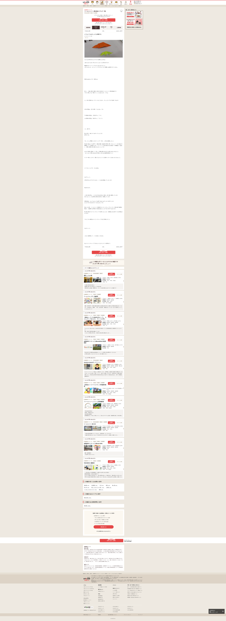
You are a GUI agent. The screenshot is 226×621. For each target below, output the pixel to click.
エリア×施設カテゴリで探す (102, 586)
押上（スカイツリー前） (97, 487)
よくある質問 (115, 590)
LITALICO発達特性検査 (116, 610)
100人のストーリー (87, 595)
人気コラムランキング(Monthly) (89, 588)
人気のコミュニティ (87, 601)
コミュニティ (86, 598)
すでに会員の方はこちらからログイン (104, 531)
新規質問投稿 (100, 595)
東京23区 (87, 497)
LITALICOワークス (101, 606)
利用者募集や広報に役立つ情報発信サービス (134, 588)
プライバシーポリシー (127, 614)
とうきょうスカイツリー (90, 489)
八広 (101, 485)
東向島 (86, 485)
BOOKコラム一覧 (86, 593)
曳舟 (108, 485)
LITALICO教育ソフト (101, 610)
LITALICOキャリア (130, 606)
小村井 (108, 487)
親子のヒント (100, 589)
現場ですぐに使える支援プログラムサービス (134, 592)
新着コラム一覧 (86, 592)
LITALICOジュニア (101, 608)
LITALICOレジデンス (101, 611)
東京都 (87, 505)
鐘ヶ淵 (114, 485)
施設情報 (99, 585)
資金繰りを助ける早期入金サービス (133, 595)
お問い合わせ (115, 593)
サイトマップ (115, 599)
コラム (85, 585)
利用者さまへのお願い (116, 595)
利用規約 (99, 614)
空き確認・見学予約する (111, 274)
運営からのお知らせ (116, 597)
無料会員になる (103, 526)
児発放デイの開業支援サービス (132, 593)
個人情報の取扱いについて (112, 614)
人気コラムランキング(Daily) (88, 590)
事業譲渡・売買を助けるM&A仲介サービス (134, 597)
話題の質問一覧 (100, 599)
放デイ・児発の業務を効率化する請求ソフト (134, 586)
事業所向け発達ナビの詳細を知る (134, 27)
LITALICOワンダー (116, 608)
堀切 (101, 489)
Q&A (99, 593)
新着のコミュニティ (87, 603)
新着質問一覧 (100, 597)
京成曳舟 (94, 485)
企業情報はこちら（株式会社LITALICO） (90, 610)
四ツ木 (86, 487)
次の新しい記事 (119, 30)
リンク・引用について (116, 592)
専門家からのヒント (101, 591)
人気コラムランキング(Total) (88, 586)
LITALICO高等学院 (130, 610)
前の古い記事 (88, 30)
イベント (114, 585)
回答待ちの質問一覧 (101, 600)
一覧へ (103, 30)
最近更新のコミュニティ (87, 600)
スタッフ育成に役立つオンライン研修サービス (134, 590)
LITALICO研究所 (115, 611)
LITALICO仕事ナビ (116, 606)
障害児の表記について (87, 614)
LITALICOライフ (129, 608)
